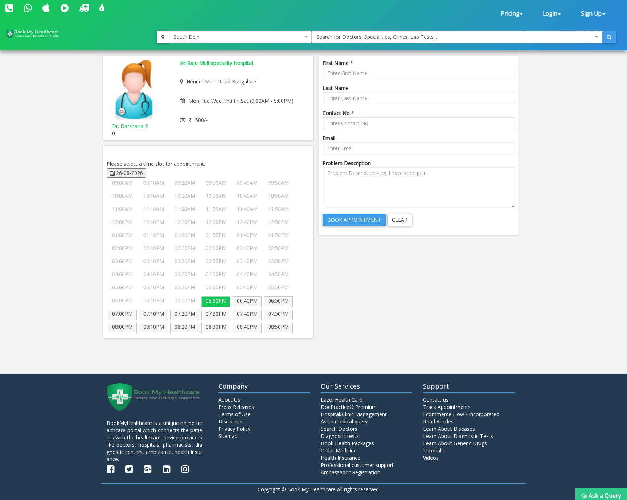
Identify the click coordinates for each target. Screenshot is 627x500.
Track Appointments (447, 406)
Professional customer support (357, 465)
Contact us (435, 399)
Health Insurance (340, 457)
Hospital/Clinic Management (354, 414)
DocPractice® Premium (349, 406)
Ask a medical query (344, 421)
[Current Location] (163, 37)
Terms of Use (234, 414)
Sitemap (228, 436)
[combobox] (240, 37)
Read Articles (438, 421)
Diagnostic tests (340, 436)
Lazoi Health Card (341, 399)
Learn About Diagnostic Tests (458, 436)
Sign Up (591, 13)
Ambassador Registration (350, 472)
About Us (229, 399)
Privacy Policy (234, 428)
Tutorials (433, 450)
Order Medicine (339, 450)
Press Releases (236, 406)
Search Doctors (339, 428)
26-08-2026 (129, 172)
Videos (431, 457)
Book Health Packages (347, 443)
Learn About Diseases (449, 428)
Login (550, 13)
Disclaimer (230, 421)
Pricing (510, 13)
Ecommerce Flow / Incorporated (461, 414)
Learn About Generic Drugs (455, 443)
